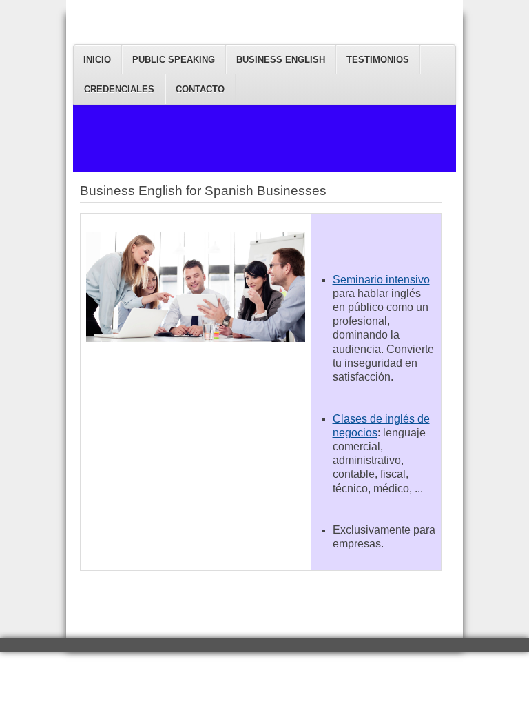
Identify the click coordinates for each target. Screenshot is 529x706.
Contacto (200, 89)
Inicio (97, 59)
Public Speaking (173, 59)
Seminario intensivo (381, 279)
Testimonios (377, 59)
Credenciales (119, 89)
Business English (280, 59)
